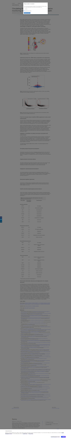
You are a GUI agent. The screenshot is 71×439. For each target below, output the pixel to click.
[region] (35, 434)
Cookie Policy (25, 433)
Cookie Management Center (55, 436)
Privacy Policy (31, 433)
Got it (63, 436)
